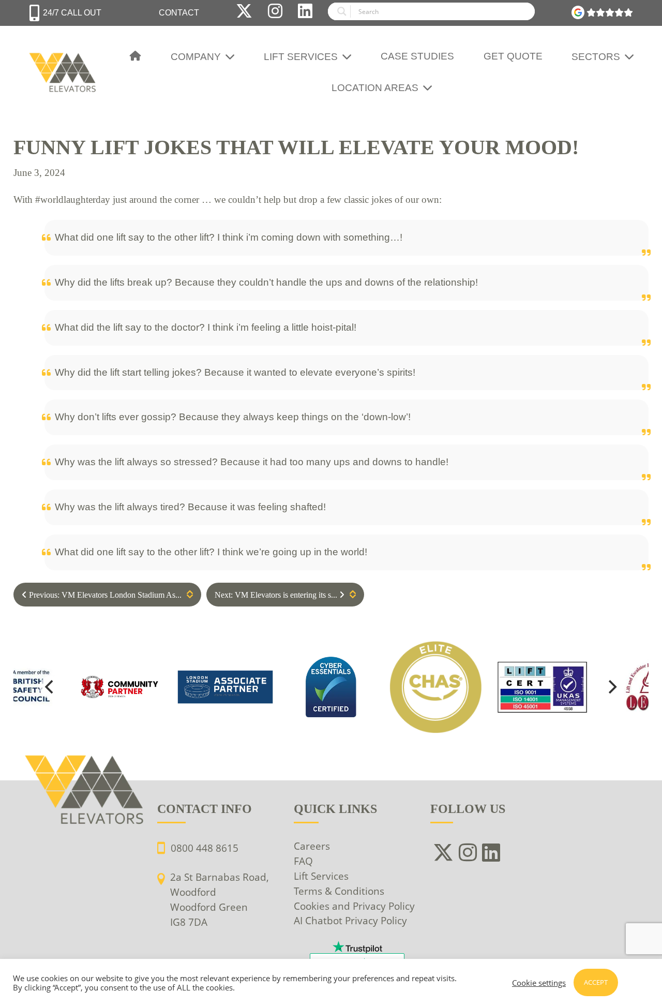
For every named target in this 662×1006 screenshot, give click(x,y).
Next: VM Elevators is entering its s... (277, 594)
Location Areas (375, 87)
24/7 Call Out (72, 12)
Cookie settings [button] (539, 982)
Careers (312, 846)
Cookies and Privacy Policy (354, 906)
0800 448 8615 (204, 848)
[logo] (331, 687)
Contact (179, 12)
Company (196, 56)
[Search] (431, 13)
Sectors (595, 56)
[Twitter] (244, 13)
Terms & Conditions (339, 891)
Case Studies (417, 56)
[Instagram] (275, 13)
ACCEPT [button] (596, 982)
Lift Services (301, 56)
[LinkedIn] (305, 13)
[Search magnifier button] (339, 11)
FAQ (303, 861)
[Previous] (50, 687)
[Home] (135, 56)
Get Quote (513, 56)
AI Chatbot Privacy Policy (350, 920)
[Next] (611, 687)
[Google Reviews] (602, 13)
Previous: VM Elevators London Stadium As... (104, 594)
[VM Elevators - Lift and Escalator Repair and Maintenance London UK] (64, 57)
